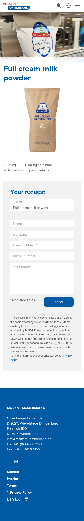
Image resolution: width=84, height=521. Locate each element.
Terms (12, 485)
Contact (13, 471)
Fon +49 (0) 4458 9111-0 (24, 444)
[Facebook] (8, 461)
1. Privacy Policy (19, 492)
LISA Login (15, 499)
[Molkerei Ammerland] (15, 6)
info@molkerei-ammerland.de (29, 438)
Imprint (12, 478)
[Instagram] (15, 461)
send (59, 301)
